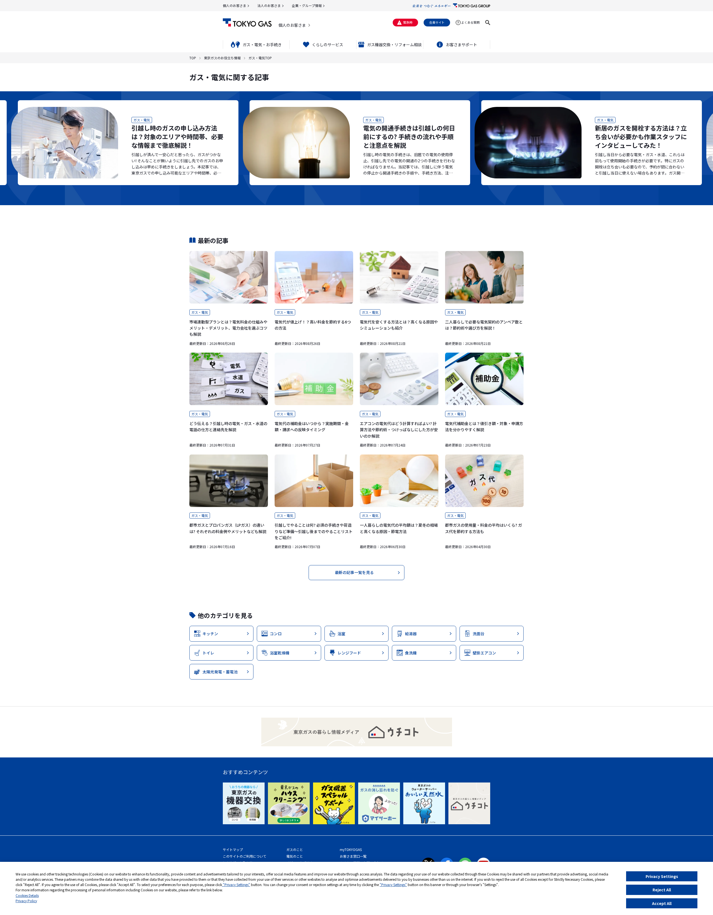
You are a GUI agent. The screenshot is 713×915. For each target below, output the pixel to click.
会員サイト (437, 22)
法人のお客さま (269, 5)
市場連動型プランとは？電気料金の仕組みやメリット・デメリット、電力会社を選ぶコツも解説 (228, 328)
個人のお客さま (234, 5)
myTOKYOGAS (351, 849)
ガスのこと (294, 849)
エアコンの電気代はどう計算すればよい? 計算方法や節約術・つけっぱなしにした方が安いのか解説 (399, 430)
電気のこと (294, 856)
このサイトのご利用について (244, 856)
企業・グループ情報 (307, 5)
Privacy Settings (662, 876)
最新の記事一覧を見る (354, 572)
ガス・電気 (141, 119)
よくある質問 (470, 22)
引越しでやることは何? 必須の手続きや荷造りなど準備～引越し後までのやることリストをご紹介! (314, 531)
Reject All (662, 889)
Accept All (662, 903)
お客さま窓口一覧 (353, 856)
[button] (487, 22)
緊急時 (407, 22)
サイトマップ (233, 849)
